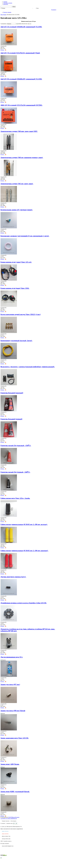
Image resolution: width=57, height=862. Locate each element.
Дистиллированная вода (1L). (12, 657)
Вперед (14, 817)
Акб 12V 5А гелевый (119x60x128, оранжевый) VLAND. (21, 27)
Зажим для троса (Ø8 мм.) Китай (13, 710)
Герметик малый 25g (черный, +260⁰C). (15, 472)
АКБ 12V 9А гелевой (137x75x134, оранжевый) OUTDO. (21, 105)
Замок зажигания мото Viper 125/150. (15, 738)
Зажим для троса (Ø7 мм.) (10, 684)
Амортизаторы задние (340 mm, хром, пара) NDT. (19, 131)
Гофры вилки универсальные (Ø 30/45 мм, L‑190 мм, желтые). (24, 524)
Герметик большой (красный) (12, 393)
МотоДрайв (3, 14)
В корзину (53, 9)
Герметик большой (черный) (11, 419)
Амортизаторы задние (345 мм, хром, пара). (17, 184)
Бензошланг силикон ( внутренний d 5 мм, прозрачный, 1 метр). (25, 236)
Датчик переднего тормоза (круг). (13, 577)
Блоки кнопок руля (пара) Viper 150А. (15, 288)
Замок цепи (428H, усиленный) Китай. (15, 791)
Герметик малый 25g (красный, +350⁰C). (16, 445)
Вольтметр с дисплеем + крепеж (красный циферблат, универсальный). (28, 367)
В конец (17, 817)
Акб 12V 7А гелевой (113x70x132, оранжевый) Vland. (20, 53)
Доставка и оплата (7, 3)
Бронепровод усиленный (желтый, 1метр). (16, 340)
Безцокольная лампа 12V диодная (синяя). (17, 210)
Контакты (5, 4)
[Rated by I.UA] (4, 855)
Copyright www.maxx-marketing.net (9, 818)
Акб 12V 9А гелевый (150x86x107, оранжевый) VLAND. (21, 79)
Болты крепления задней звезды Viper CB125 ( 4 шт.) (21, 314)
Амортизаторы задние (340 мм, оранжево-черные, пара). (22, 157)
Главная (5, 1)
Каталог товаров (7, 12)
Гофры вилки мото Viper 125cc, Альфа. (15, 498)
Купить (2, 50)
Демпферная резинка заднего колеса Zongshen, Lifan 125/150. (24, 603)
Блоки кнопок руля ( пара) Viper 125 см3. (16, 262)
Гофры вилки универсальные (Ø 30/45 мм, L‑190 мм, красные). (24, 550)
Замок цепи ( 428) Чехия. (10, 764)
